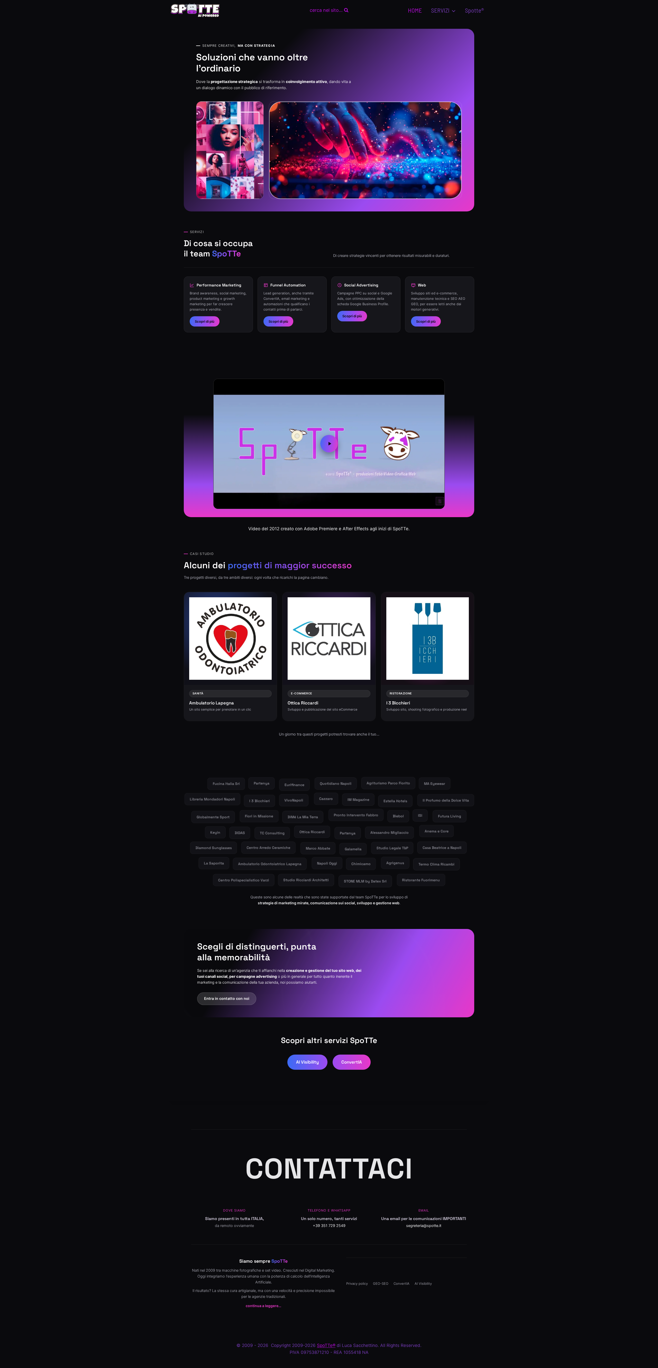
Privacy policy (357, 1283)
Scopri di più (204, 321)
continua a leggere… (263, 1306)
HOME (415, 10)
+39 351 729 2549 (329, 1225)
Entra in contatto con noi (226, 998)
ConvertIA (351, 1062)
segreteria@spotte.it (423, 1225)
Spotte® (474, 10)
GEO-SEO (380, 1283)
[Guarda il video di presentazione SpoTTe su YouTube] (329, 444)
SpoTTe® (326, 1345)
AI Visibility (307, 1062)
